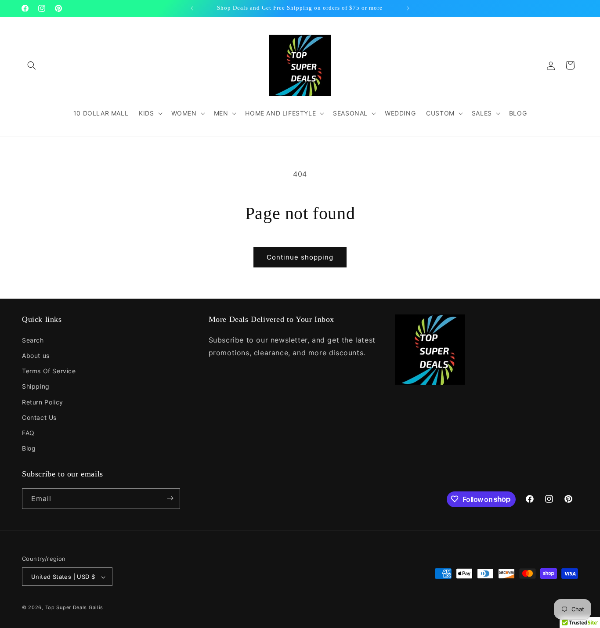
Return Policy (42, 401)
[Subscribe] (170, 498)
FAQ (28, 432)
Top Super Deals (66, 608)
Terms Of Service (49, 371)
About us (36, 355)
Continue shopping (300, 257)
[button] (31, 65)
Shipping (36, 386)
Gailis (96, 608)
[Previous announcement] (192, 8)
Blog (29, 448)
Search (33, 339)
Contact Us (39, 417)
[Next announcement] (408, 8)
